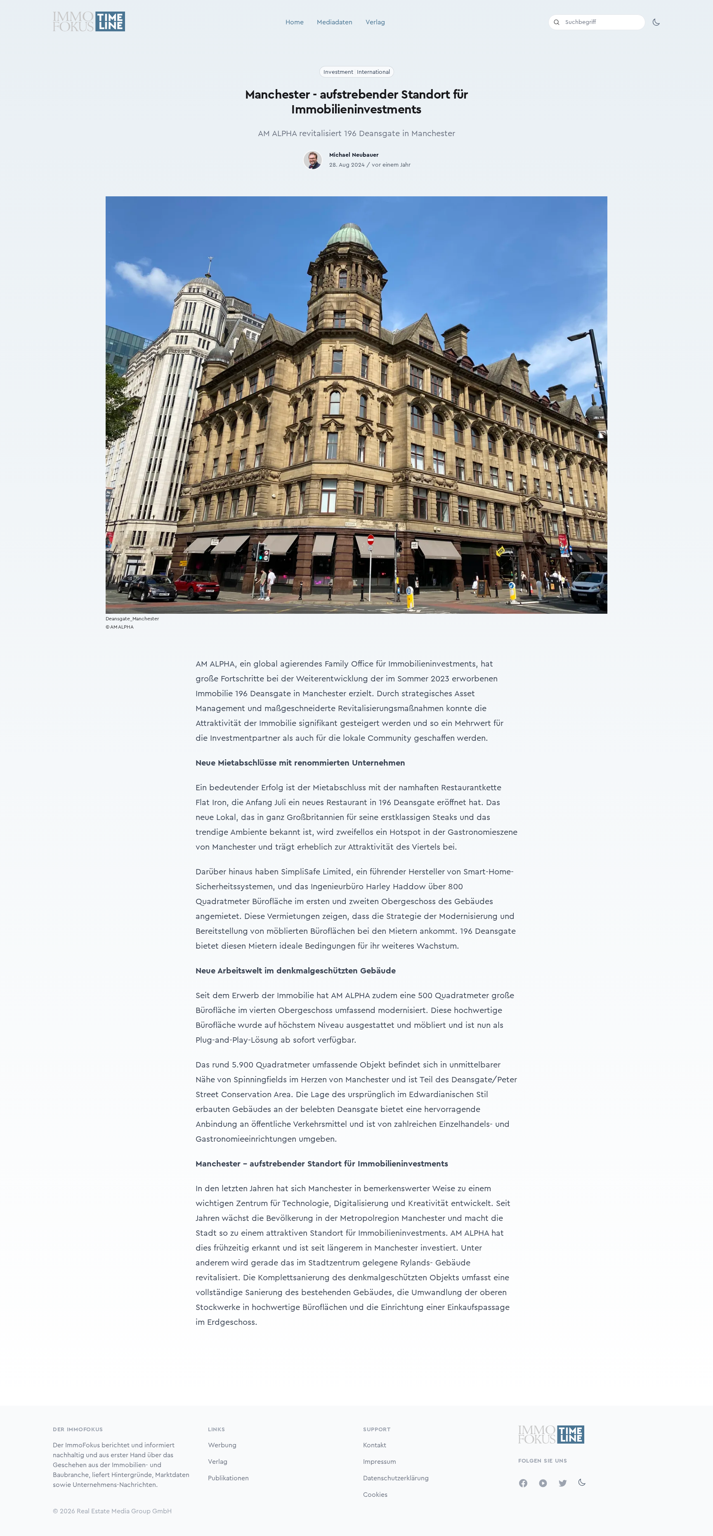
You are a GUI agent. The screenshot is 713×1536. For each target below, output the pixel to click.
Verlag (375, 22)
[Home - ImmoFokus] (89, 22)
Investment (338, 72)
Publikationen (228, 1478)
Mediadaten (334, 22)
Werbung (222, 1445)
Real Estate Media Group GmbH (124, 1511)
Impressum (379, 1461)
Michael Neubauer (353, 155)
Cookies (375, 1494)
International (373, 72)
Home (295, 22)
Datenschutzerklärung (396, 1478)
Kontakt (374, 1445)
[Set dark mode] (656, 22)
